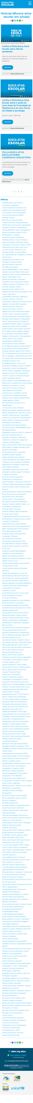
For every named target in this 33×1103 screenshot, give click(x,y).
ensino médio (18, 329)
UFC (12, 776)
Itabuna (14, 852)
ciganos (19, 835)
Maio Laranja (6, 862)
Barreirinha (5, 771)
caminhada (5, 324)
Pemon (4, 983)
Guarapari (18, 872)
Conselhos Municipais (9, 316)
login (24, 711)
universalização (25, 336)
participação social (14, 277)
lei (3, 358)
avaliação (5, 724)
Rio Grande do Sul (21, 706)
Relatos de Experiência (9, 413)
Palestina (17, 983)
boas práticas (23, 373)
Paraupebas (18, 333)
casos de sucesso (24, 413)
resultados (19, 746)
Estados (20, 215)
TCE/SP (20, 694)
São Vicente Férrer (8, 496)
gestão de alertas (20, 956)
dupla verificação (7, 714)
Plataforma (19, 284)
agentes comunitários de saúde (12, 556)
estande (22, 874)
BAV (13, 311)
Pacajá (4, 832)
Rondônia (5, 454)
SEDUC (19, 309)
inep (9, 257)
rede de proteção (8, 264)
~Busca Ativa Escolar (9, 309)
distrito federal (23, 348)
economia (17, 314)
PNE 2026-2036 (17, 842)
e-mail (26, 617)
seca (18, 899)
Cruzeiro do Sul (25, 763)
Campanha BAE (7, 203)
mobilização (25, 319)
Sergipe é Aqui (13, 699)
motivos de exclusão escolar (20, 716)
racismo (4, 731)
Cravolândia (6, 768)
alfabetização (17, 341)
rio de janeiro (6, 368)
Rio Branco (24, 576)
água (17, 351)
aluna (4, 635)
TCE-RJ (24, 679)
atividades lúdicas (8, 534)
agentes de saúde (15, 739)
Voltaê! (12, 454)
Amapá (24, 543)
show (24, 630)
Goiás (23, 734)
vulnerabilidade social (22, 427)
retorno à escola (13, 546)
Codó (4, 531)
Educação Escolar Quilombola (12, 1013)
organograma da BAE (24, 943)
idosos (29, 850)
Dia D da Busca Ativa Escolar (11, 538)
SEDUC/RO (19, 837)
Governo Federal (21, 326)
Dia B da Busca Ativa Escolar (11, 541)
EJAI (3, 852)
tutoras (27, 519)
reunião (8, 331)
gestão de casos (7, 956)
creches (4, 314)
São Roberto (6, 788)
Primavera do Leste (8, 778)
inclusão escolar (7, 566)
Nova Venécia (18, 869)
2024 (13, 338)
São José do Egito (8, 652)
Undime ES (5, 440)
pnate (11, 250)
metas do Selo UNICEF (9, 830)
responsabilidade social (22, 380)
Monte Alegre (6, 971)
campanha (5, 282)
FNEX (4, 887)
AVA (7, 548)
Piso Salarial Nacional (9, 254)
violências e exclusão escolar (11, 657)
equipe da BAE (21, 941)
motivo (20, 645)
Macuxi (13, 981)
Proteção (12, 227)
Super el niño (12, 958)
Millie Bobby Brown (8, 430)
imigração (12, 936)
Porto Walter (6, 659)
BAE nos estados (25, 818)
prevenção (5, 366)
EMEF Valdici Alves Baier (10, 467)
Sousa (13, 835)
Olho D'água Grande (22, 459)
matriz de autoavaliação (10, 815)
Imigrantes (10, 294)
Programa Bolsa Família (9, 911)
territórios (14, 1008)
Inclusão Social (7, 395)
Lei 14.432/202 (16, 862)
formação (23, 240)
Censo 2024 (21, 363)
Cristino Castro (7, 1015)
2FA (16, 714)
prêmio (4, 242)
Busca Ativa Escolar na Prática (12, 627)
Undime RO (14, 417)
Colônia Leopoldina (8, 459)
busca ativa (13, 385)
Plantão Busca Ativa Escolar (11, 225)
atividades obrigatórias (9, 803)
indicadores (21, 889)
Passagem (25, 622)
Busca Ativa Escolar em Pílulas (12, 220)
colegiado (10, 356)
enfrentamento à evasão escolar (13, 519)
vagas (4, 294)
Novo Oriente (19, 457)
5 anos (10, 847)
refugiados (21, 254)
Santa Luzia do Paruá (9, 655)
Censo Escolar (7, 212)
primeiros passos (14, 761)
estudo (25, 242)
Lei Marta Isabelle (8, 867)
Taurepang (5, 981)
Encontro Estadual (23, 600)
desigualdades (12, 887)
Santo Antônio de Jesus (9, 667)
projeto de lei (23, 580)
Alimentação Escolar (18, 210)
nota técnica (17, 479)
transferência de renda (9, 608)
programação (6, 756)
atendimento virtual (21, 951)
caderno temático (8, 482)
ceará (14, 331)
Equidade (21, 1010)
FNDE (4, 371)
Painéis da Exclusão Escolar (11, 734)
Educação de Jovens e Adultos (12, 973)
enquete (19, 677)
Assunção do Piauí (8, 790)
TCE (29, 291)
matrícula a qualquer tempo (11, 287)
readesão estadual (17, 771)
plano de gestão (20, 916)
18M (12, 358)
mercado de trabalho (9, 640)
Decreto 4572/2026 (8, 882)
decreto (4, 617)
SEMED (4, 953)
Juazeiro (5, 968)
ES (16, 373)
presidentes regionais (9, 748)
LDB (15, 566)
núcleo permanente (20, 578)
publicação (5, 245)
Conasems (16, 780)
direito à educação (21, 291)
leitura (27, 640)
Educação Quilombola (9, 1010)
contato (28, 254)
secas (24, 393)
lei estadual (21, 697)
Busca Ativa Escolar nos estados (12, 603)
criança (12, 304)
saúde (28, 245)
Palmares (14, 536)
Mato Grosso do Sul (22, 687)
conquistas (25, 756)
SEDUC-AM (24, 469)
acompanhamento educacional (12, 753)
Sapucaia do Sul (7, 709)
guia (27, 447)
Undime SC (5, 820)
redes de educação (8, 813)
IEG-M (26, 694)
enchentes (17, 390)
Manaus (21, 857)
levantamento (21, 368)
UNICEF (11, 299)
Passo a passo (7, 447)
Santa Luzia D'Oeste (8, 840)
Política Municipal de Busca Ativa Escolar (15, 563)
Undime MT (14, 440)
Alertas (18, 378)
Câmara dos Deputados (9, 573)
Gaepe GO (23, 440)
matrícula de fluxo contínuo (11, 289)
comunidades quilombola (10, 926)
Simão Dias (16, 971)
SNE (27, 860)
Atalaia (4, 561)
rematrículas (6, 301)
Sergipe (19, 338)
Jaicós (29, 904)
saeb (16, 247)
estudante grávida (8, 637)
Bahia (18, 272)
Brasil (26, 333)
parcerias (12, 272)
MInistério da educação (15, 832)
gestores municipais (8, 435)
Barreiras (18, 630)
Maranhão (19, 496)
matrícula (16, 576)
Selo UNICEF (18, 203)
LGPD (24, 232)
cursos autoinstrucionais (10, 904)
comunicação (6, 588)
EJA (24, 208)
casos (4, 647)
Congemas (15, 783)
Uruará (28, 558)
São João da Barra (8, 543)
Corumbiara (23, 699)
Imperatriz (5, 701)
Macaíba (5, 739)
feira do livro (24, 682)
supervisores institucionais (10, 1035)
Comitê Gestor (7, 479)
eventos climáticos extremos (11, 961)
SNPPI (8, 852)
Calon (25, 835)
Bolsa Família (22, 743)
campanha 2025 (24, 714)
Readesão (14, 205)
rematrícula (24, 464)
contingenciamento (17, 719)
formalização (6, 679)
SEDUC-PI (25, 635)
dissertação (6, 776)
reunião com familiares (9, 711)
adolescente (24, 632)
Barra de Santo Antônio (18, 704)
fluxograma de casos (9, 1025)
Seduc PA (10, 578)
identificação (21, 1025)
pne (21, 247)
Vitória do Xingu (7, 509)
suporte (4, 415)
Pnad (16, 274)
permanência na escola (9, 593)
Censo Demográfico (8, 595)
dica (19, 711)
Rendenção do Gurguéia (17, 993)
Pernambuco (23, 321)
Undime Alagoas (15, 724)
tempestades (6, 966)
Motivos (4, 931)
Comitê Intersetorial (8, 985)
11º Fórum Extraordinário (10, 874)
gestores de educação (9, 743)
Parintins (12, 968)
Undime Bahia (22, 966)
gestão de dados (7, 1005)
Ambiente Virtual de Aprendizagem (13, 551)
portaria (28, 684)
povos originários (23, 978)
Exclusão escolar (7, 291)
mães (10, 314)
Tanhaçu (27, 985)
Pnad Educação (12, 529)
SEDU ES (22, 608)
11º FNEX (24, 894)
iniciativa (27, 366)
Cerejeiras (12, 800)
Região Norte (6, 311)
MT (30, 353)
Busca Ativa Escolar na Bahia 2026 (13, 998)
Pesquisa (5, 227)
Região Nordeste (23, 805)
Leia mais (7, 67)
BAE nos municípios (24, 445)
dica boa (16, 509)
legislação (23, 296)
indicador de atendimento (10, 892)
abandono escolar (8, 373)
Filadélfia (14, 366)
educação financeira (8, 990)
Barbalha (18, 776)
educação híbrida (7, 252)
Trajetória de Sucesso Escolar (21, 301)
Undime (4, 284)
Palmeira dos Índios (8, 526)
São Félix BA (6, 580)
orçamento (25, 371)
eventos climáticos (18, 388)
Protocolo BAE (7, 780)
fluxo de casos (13, 1023)
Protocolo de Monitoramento (11, 909)
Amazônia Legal (15, 472)
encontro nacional (8, 306)
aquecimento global (8, 410)
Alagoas (19, 331)
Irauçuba (5, 504)
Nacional (18, 264)
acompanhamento (8, 1030)
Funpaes (5, 610)
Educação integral (24, 316)
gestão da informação (23, 1003)
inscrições (5, 521)
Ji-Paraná (5, 474)
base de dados (7, 576)
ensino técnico (7, 921)
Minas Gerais (13, 610)
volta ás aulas (23, 593)
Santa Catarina (15, 820)
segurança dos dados (21, 420)
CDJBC (28, 608)
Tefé (17, 1030)
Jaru (23, 541)
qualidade (17, 371)
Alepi (4, 697)
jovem (18, 798)
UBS (22, 780)
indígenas (5, 929)
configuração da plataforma (11, 516)
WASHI (27, 351)
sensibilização (6, 622)
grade (14, 756)
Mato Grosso (6, 383)
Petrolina (25, 353)
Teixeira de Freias (14, 672)
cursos (16, 662)
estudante (16, 464)
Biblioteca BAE (25, 926)
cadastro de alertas (8, 934)
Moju (16, 400)
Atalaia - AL (25, 504)
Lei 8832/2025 (11, 697)
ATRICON (19, 299)
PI (5, 353)
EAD (3, 548)
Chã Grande (22, 852)
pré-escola (14, 245)
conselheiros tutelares (9, 741)
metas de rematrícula (9, 827)
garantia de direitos (8, 1003)
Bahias (4, 946)
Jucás (9, 783)
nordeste (12, 284)
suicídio (25, 659)
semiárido (5, 472)
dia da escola (6, 348)
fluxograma (26, 647)
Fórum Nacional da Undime (19, 282)
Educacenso (23, 815)
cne (23, 250)
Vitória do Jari (12, 561)
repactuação (12, 450)
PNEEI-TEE (26, 929)
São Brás (5, 993)
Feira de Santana (7, 630)
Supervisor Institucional (18, 701)
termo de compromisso (9, 514)
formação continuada (9, 437)
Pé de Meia (24, 605)
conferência (16, 383)
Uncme (4, 1023)
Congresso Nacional (8, 585)
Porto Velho (6, 501)
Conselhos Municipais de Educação (13, 1020)
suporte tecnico (14, 415)
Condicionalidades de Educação (12, 914)
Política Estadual (20, 867)
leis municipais (16, 462)
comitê (4, 751)
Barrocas (18, 652)
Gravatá (21, 346)
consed (21, 385)
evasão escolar (7, 329)
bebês (26, 845)
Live (26, 284)
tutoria (19, 435)
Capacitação (26, 225)
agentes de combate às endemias (13, 558)
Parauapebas (6, 793)
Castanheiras (6, 842)
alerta (26, 645)
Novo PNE (5, 736)
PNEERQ (18, 929)
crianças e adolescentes (10, 810)
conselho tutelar (7, 662)
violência (5, 484)
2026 (19, 756)
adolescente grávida (14, 635)
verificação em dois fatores (11, 422)
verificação (5, 1027)
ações (29, 383)
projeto (20, 366)
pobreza (5, 299)
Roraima (5, 936)
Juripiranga (5, 536)
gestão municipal (7, 457)
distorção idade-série (20, 689)
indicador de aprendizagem (11, 894)
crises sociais (6, 408)
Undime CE (5, 417)
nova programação (14, 953)
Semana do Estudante (9, 995)
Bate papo (24, 272)
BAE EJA (26, 973)
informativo (16, 588)
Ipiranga (28, 780)
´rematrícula (27, 872)
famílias (4, 825)
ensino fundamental (15, 729)
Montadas (18, 790)
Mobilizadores (6, 235)
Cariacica (22, 904)
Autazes (26, 627)
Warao (27, 981)
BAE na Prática (7, 625)
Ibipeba (4, 901)
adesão (18, 454)
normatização (16, 679)
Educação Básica (21, 222)
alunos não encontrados (10, 818)
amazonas (5, 274)
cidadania (20, 990)
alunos (16, 847)
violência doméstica (8, 492)
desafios (5, 336)
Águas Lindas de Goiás (9, 445)
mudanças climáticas (9, 963)
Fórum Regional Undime (10, 346)
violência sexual (24, 667)
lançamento (23, 810)
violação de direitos (19, 395)
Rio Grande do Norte (9, 452)
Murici (26, 613)
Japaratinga (16, 788)
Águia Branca (18, 906)
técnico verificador (8, 798)
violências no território (22, 482)
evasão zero (18, 709)
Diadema (5, 877)
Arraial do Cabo (21, 934)
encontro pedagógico (9, 773)
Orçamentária (21, 227)
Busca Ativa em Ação (14, 531)
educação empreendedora (11, 319)
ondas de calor (7, 393)
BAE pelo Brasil (20, 534)
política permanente (15, 617)
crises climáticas (7, 390)
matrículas (19, 808)
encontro (5, 375)
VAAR (4, 684)
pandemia (19, 237)
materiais (5, 304)
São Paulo (10, 333)
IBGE (3, 529)
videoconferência (20, 356)
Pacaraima (13, 474)
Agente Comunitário (8, 664)
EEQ (26, 1010)
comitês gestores (8, 400)
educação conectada (15, 242)
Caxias (4, 338)
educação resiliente (8, 899)
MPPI (23, 724)
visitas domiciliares (16, 553)
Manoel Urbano (21, 615)
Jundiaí (16, 692)
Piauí (9, 338)
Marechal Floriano (8, 872)
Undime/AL (6, 462)
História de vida (16, 262)
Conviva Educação (19, 212)
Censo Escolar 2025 (8, 808)
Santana (18, 543)
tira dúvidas (24, 415)
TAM (20, 269)
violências (25, 462)
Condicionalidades (19, 684)
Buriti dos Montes (24, 830)
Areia (4, 783)
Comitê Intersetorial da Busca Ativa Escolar (16, 948)
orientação (25, 919)
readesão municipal (23, 410)
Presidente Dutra (7, 726)
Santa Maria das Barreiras (10, 860)
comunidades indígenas (10, 924)
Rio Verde (5, 385)
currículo (5, 250)
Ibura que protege (22, 375)
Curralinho (5, 553)
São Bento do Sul (7, 951)
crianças (22, 245)
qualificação (26, 657)
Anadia (16, 763)
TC (22, 289)
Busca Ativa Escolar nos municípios (13, 494)
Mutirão (25, 269)
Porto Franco (18, 822)
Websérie (18, 250)
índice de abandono (8, 855)
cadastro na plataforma (10, 620)
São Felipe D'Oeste (23, 840)
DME (26, 746)
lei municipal (6, 506)
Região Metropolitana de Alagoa (20, 484)
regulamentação (7, 869)
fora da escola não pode (23, 358)
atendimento (16, 506)
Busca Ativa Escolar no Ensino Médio (14, 795)
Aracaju (4, 546)
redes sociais (6, 850)
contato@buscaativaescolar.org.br (17, 1061)
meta (14, 368)
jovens (18, 637)
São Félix (14, 580)
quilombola (17, 921)
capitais (4, 272)
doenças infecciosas (9, 1032)
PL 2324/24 (22, 573)
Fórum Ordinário (7, 420)
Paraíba (26, 331)
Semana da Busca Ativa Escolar (12, 613)
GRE (21, 768)
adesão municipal (18, 447)
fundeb (16, 235)
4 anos (4, 847)
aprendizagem (7, 341)
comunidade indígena (9, 978)
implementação (7, 763)
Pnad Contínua (23, 529)
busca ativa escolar (8, 237)
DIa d (4, 356)
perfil (10, 731)
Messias (18, 785)
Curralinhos (15, 768)
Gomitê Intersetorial (24, 748)
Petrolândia (6, 704)
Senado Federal (22, 585)
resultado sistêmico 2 (9, 805)
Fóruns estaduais (18, 343)
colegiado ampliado (8, 746)
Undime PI (27, 432)
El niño (4, 958)
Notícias (4, 761)
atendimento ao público (10, 988)
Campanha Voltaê (14, 825)
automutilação (16, 659)
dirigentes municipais (9, 600)
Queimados (12, 901)
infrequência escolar (9, 363)
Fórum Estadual (25, 417)
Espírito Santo (13, 336)
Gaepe (19, 324)
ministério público (8, 240)
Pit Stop (4, 699)
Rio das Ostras (21, 879)
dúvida (4, 257)
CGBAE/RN (16, 622)
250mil (7, 358)
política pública (7, 822)
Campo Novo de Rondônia (10, 674)
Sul (3, 331)
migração (13, 976)
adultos (22, 850)
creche (22, 860)
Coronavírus (6, 205)
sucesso (12, 375)
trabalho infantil (14, 504)
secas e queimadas (23, 963)
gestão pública (7, 919)
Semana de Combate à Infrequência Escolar (16, 884)
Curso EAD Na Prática (9, 215)
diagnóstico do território (22, 1005)
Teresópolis (14, 521)
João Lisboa (14, 682)
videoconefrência (8, 247)
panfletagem (23, 620)
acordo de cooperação (18, 501)
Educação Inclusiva (14, 232)
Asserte (9, 371)
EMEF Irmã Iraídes (8, 837)
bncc (25, 247)
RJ (3, 353)
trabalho (20, 640)
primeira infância (7, 916)
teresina (15, 321)
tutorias (26, 990)
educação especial (8, 351)
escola (14, 348)
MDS (9, 751)
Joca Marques (20, 766)
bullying (25, 729)
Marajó (13, 324)
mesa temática (18, 897)
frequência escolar (14, 353)
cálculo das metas (25, 642)
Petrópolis (5, 682)
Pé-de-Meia (6, 835)
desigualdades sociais (9, 889)
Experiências (6, 210)
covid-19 (19, 1032)
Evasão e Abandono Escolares (12, 208)
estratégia (5, 361)
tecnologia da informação (10, 425)
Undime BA (21, 437)
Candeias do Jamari (8, 590)
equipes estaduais (15, 1000)
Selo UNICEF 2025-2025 (9, 642)
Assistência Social (8, 427)
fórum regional (7, 343)
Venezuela (5, 976)
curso (17, 240)
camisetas (20, 985)
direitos (12, 361)
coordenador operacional (10, 469)
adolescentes (6, 464)
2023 (3, 333)
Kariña (10, 983)
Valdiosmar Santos (8, 785)
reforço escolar (7, 499)
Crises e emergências (22, 230)
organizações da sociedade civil (12, 259)
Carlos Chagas (21, 664)
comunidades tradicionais (10, 296)
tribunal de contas (8, 326)
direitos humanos (7, 758)
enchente (24, 899)
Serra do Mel (21, 669)
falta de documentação (9, 939)
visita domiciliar (19, 499)
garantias (11, 378)
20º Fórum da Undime (9, 598)
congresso (25, 324)
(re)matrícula (15, 1027)
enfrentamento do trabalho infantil (13, 524)
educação (21, 279)
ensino (4, 378)
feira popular (22, 773)
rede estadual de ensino (10, 857)
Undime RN (21, 452)
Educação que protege (9, 267)
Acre (3, 578)
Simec (9, 684)
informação (6, 1008)
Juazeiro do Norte (8, 706)
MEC (29, 356)
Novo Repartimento (22, 526)
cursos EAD (6, 719)
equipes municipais (8, 615)
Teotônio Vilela (7, 897)
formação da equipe (8, 943)
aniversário (25, 516)
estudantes (23, 847)
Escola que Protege (15, 877)
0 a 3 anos (16, 919)
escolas (4, 729)
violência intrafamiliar (24, 492)
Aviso (12, 274)
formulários (6, 716)
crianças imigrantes (8, 941)
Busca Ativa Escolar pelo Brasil (12, 477)
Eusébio (20, 655)
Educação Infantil (8, 217)
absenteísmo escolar (9, 694)
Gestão (4, 232)
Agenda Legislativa (8, 583)
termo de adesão (21, 511)
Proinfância (25, 472)
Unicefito (5, 1000)
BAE (17, 304)
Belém (28, 346)
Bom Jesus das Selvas (14, 647)
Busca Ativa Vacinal (22, 311)
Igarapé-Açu (20, 778)
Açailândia (15, 850)
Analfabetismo (25, 274)
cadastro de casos (15, 931)
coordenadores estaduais (10, 605)
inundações (17, 393)
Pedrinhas (19, 968)
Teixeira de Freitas (8, 766)
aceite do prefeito (8, 511)
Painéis (18, 595)
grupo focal (11, 669)
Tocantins (19, 306)
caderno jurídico (7, 692)
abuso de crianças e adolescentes (13, 864)
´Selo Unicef (6, 388)
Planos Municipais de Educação (12, 1018)
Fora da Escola (18, 731)
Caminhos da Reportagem (10, 442)
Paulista (4, 687)
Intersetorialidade (8, 230)
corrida (23, 383)
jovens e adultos (7, 380)
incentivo (27, 329)
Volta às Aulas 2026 (21, 758)
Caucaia (4, 672)
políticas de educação (9, 279)
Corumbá (12, 687)
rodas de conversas (21, 726)
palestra (24, 314)
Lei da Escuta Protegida (10, 845)
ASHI (22, 351)
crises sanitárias (17, 408)
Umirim (23, 798)
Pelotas (22, 425)
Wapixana (20, 981)
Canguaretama (7, 689)
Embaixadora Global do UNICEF (12, 432)
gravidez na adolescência (10, 632)
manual (4, 450)
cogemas (23, 304)
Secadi (12, 929)
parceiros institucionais (20, 721)
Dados (4, 277)
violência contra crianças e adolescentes (15, 398)
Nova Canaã (26, 785)
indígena (25, 921)
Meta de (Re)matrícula (9, 645)
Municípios (5, 262)
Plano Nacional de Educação (19, 736)
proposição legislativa (23, 583)
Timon (14, 966)
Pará (9, 321)
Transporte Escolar (8, 222)
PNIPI (21, 845)
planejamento (6, 721)
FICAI (28, 879)
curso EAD (24, 546)
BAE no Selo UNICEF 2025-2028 (12, 650)
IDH (18, 361)
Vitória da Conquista (8, 677)
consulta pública (20, 252)
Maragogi (27, 822)
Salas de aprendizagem (9, 269)
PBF (25, 753)
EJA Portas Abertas (8, 879)
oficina (4, 669)
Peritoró (5, 800)
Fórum (4, 321)
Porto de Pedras (7, 906)
